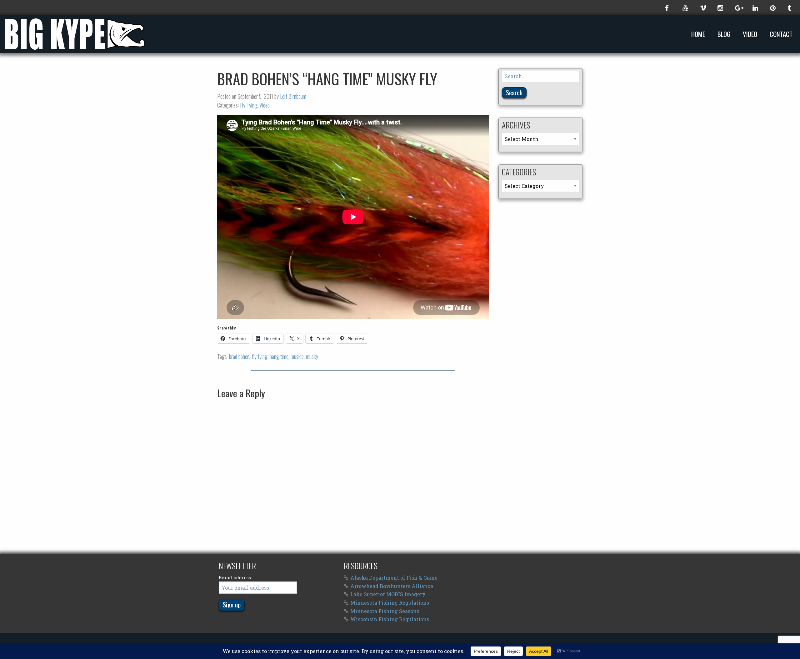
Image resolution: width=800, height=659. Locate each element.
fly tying (260, 356)
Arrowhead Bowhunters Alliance (391, 586)
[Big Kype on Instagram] (720, 7)
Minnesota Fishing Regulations (389, 602)
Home (698, 34)
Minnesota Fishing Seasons (384, 611)
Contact (781, 34)
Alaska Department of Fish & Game (394, 577)
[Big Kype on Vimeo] (702, 7)
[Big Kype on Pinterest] (772, 7)
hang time (279, 356)
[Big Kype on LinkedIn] (755, 7)
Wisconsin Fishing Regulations (389, 619)
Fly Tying (248, 105)
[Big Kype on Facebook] (667, 7)
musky (312, 356)
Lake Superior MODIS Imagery (388, 594)
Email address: (235, 578)
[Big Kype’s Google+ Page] (737, 7)
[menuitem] (699, 34)
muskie (297, 356)
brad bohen (239, 356)
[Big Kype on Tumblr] (790, 7)
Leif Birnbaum (293, 96)
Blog (724, 34)
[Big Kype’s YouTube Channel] (685, 7)
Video (750, 34)
